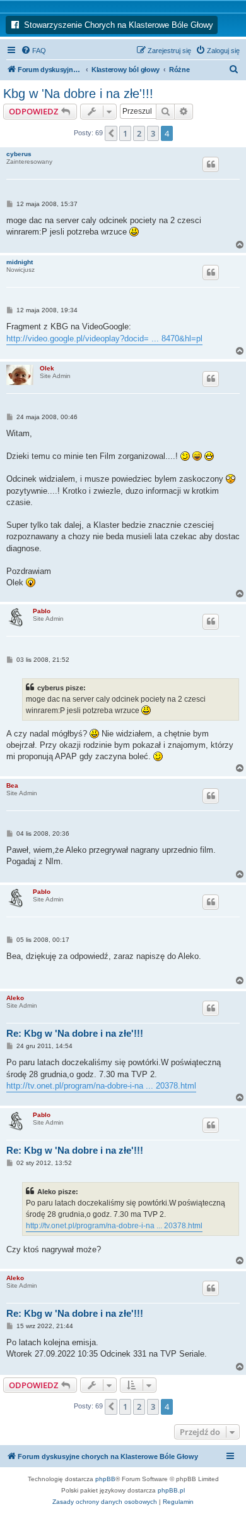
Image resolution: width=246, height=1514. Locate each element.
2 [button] (139, 133)
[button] (111, 133)
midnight (19, 262)
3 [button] (153, 133)
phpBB (105, 1478)
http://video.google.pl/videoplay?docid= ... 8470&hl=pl (104, 338)
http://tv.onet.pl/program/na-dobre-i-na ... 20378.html (101, 1085)
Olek (47, 368)
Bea (12, 785)
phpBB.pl (171, 1490)
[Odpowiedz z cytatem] (210, 164)
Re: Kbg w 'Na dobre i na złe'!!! (74, 1033)
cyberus (19, 153)
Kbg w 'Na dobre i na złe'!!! (78, 94)
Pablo (41, 610)
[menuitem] (33, 50)
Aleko (15, 997)
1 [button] (125, 133)
